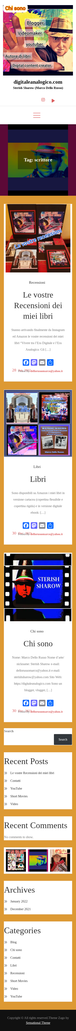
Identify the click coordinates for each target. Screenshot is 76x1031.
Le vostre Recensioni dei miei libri (38, 305)
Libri (37, 467)
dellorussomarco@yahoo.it (46, 371)
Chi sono (37, 631)
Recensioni (37, 282)
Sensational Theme (38, 1022)
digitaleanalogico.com (38, 82)
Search (9, 731)
